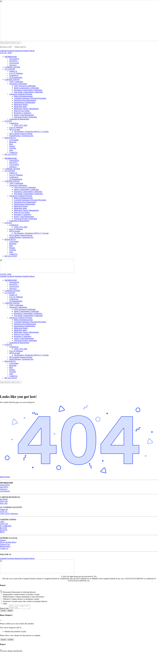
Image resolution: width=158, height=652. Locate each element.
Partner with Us (20, 47)
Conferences (13, 75)
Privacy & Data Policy (8, 542)
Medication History (21, 104)
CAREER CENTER (12, 67)
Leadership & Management (19, 119)
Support (3, 540)
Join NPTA (13, 61)
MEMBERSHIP (11, 57)
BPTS (2, 532)
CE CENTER (10, 69)
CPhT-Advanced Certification (25, 86)
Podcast (12, 146)
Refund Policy (5, 546)
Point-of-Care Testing (22, 111)
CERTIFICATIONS (12, 80)
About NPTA (14, 59)
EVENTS (8, 121)
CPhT (2, 522)
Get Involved (14, 63)
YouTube (12, 148)
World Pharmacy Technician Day (21, 136)
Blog (11, 144)
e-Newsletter (14, 140)
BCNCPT (3, 530)
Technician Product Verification (25, 117)
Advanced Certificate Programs (20, 94)
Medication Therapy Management (26, 109)
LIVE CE (3, 511)
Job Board (4, 499)
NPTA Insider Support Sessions (20, 134)
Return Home (5, 477)
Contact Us (13, 152)
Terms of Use (5, 544)
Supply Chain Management (24, 115)
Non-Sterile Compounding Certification (28, 92)
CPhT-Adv (4, 524)
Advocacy (13, 65)
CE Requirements (15, 77)
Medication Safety (20, 107)
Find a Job (4, 501)
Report (10, 610)
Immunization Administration (24, 102)
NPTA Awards (14, 129)
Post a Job (3, 503)
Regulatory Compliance (22, 113)
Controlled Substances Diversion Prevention (30, 98)
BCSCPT (3, 528)
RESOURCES (10, 138)
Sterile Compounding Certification (26, 88)
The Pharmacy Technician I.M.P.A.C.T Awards (31, 132)
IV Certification (5, 526)
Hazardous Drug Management (25, 100)
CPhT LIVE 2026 (20, 125)
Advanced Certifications (18, 84)
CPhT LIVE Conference (9, 514)
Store (11, 150)
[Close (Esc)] (1, 590)
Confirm (10, 639)
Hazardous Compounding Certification (28, 90)
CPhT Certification (16, 82)
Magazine (12, 142)
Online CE (13, 71)
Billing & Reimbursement (23, 96)
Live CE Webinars (16, 73)
